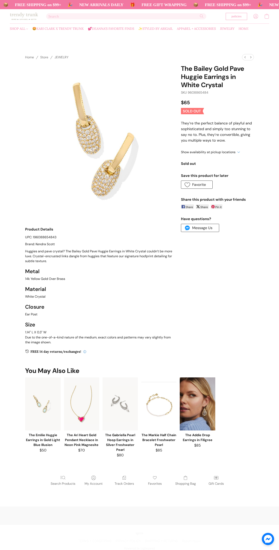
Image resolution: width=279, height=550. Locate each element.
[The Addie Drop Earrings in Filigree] (197, 403)
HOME (244, 29)
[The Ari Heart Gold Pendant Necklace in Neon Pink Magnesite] (81, 403)
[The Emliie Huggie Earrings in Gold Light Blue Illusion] (42, 403)
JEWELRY (227, 29)
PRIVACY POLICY (128, 541)
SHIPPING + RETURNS (161, 541)
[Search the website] (202, 16)
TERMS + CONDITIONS (95, 541)
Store (44, 57)
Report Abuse (191, 541)
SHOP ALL (18, 29)
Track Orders (124, 483)
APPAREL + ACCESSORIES (196, 29)
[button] (24, 16)
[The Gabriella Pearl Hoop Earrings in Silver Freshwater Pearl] (120, 403)
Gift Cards (216, 483)
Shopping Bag (185, 483)
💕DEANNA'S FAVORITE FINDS (111, 29)
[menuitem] (245, 57)
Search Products (63, 483)
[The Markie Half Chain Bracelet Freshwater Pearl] (158, 403)
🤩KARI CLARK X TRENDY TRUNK (58, 29)
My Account (94, 483)
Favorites (155, 483)
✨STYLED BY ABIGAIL (155, 29)
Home (29, 57)
